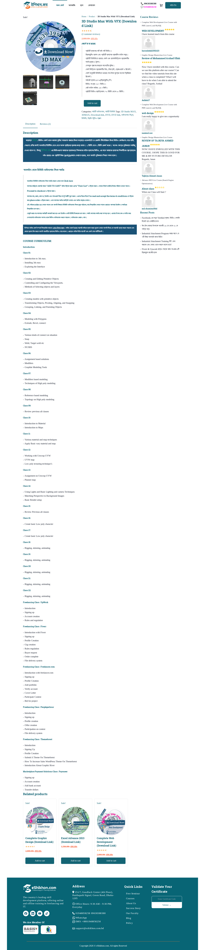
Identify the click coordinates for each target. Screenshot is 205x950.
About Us (131, 903)
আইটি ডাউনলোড (98, 111)
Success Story (133, 908)
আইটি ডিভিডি (110, 111)
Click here (68, 181)
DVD (107, 115)
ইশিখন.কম (46, 150)
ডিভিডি (84, 118)
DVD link (115, 115)
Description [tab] (30, 124)
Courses (130, 898)
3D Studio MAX (128, 111)
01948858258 (83, 913)
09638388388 (98, 913)
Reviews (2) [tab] (45, 124)
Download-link (97, 115)
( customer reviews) (91, 34)
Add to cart (92, 103)
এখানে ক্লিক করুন (58, 227)
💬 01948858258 (148, 7)
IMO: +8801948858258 (88, 921)
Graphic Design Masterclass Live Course (157, 55)
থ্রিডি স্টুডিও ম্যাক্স (94, 118)
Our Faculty (132, 913)
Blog (128, 918)
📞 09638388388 (148, 3)
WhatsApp (81, 917)
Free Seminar (133, 893)
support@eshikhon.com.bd (90, 928)
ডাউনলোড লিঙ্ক (127, 115)
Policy (129, 923)
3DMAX (86, 115)
